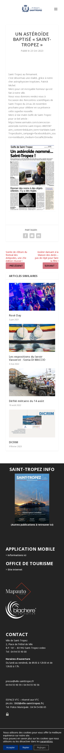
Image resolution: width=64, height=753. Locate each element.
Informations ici (17, 555)
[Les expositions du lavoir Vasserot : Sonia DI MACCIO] (32, 338)
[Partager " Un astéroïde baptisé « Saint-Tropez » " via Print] (38, 235)
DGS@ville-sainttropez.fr (28, 703)
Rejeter (26, 747)
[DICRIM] (32, 423)
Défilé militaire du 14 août (26, 401)
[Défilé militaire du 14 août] (32, 382)
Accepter (10, 747)
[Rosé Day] (32, 297)
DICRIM (13, 442)
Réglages (41, 747)
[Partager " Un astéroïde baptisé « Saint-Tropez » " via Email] (32, 235)
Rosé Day (15, 315)
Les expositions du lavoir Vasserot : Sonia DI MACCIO (27, 358)
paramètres (46, 741)
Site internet (14, 569)
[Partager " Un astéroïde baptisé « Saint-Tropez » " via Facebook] (25, 235)
